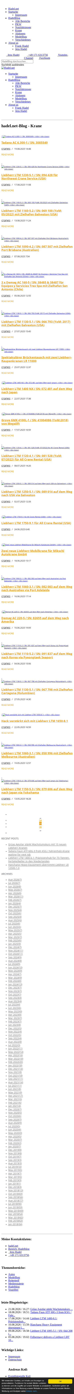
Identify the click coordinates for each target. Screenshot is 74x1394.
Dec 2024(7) (15, 947)
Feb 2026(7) (14, 899)
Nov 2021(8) (15, 1072)
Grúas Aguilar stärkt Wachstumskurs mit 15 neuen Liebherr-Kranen (37, 846)
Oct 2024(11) (15, 953)
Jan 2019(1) (14, 1183)
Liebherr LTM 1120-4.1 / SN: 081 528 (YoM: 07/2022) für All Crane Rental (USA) (31, 457)
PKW (18, 24)
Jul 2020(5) (14, 1126)
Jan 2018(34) (15, 1224)
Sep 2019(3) (15, 1160)
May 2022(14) (15, 1052)
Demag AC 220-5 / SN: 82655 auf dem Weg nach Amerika (35, 619)
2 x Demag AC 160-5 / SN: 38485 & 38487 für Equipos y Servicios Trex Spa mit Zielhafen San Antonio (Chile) (34, 285)
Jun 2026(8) (14, 886)
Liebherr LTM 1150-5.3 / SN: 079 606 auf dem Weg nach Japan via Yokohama (36, 790)
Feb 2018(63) (15, 1220)
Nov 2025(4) (15, 910)
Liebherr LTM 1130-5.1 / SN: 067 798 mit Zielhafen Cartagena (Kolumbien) (37, 691)
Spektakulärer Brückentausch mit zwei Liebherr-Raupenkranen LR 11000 (36, 359)
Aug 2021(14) (15, 1082)
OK (60, 1381)
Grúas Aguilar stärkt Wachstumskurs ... (51, 1309)
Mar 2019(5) (15, 1177)
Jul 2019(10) (15, 1166)
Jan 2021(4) (14, 1105)
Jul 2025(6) (14, 923)
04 (40, 820)
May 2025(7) (15, 930)
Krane (18, 30)
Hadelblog (14, 1286)
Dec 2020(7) (15, 1109)
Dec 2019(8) (15, 1149)
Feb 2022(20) (15, 1062)
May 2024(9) (15, 970)
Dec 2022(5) (15, 1028)
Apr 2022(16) (15, 1055)
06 (40, 826)
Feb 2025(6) (14, 940)
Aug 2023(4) (15, 1001)
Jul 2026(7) (14, 883)
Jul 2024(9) (14, 964)
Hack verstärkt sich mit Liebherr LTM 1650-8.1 (34, 721)
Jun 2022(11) (15, 1048)
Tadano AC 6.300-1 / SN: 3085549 (24, 142)
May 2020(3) (15, 1133)
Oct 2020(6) (14, 1116)
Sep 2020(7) (15, 1119)
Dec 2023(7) (15, 987)
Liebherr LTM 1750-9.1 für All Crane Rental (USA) (36, 523)
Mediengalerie (16, 1283)
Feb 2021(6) (14, 1102)
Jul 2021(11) (15, 1085)
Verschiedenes (23, 39)
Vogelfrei (13, 1289)
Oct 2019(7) (14, 1156)
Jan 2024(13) (15, 984)
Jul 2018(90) (15, 1203)
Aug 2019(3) (15, 1163)
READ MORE (7, 154)
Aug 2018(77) (15, 1200)
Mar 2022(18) (15, 1058)
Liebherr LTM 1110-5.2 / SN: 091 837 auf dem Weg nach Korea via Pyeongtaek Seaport (36, 655)
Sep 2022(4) (15, 1038)
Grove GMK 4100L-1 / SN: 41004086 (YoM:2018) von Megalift (34, 421)
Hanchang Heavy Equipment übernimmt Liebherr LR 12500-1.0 (38, 866)
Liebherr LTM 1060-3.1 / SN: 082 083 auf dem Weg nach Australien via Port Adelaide (36, 588)
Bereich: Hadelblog (18, 1248)
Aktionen (20, 33)
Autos (11, 1274)
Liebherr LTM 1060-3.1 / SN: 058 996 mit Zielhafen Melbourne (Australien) (37, 755)
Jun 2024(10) (15, 967)
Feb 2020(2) (14, 1143)
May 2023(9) (15, 1011)
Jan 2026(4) (14, 903)
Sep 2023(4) (15, 997)
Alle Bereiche (22, 21)
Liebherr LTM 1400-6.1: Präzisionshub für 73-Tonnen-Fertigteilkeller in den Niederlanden (39, 859)
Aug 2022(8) (15, 1041)
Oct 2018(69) (15, 1193)
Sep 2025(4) (15, 916)
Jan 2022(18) (15, 1065)
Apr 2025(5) (14, 933)
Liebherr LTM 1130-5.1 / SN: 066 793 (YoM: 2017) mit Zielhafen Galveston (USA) (35, 323)
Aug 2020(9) (15, 1122)
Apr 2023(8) (14, 1014)
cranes (5, 149)
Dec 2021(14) (15, 1068)
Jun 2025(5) (14, 927)
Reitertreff (13, 1280)
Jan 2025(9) (14, 943)
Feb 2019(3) (14, 1180)
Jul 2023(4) (14, 1004)
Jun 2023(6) (14, 1008)
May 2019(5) (15, 1170)
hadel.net (13, 1245)
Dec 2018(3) (15, 1187)
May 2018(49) (15, 1210)
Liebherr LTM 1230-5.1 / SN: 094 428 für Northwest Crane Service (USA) (29, 176)
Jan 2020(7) (14, 1146)
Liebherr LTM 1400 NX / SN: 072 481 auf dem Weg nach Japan (36, 390)
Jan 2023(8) (14, 1024)
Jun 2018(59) (15, 1207)
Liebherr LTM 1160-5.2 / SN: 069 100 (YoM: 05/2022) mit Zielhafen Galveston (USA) (31, 212)
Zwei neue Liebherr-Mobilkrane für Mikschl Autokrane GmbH (32, 552)
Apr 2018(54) (15, 1214)
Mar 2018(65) (15, 1217)
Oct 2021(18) (15, 1075)
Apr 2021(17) (15, 1095)
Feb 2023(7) (14, 1021)
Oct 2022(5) (14, 1035)
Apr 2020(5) (14, 1136)
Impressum (21, 14)
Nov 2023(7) (15, 991)
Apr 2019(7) (14, 1173)
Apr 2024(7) (14, 974)
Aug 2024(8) (15, 960)
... (40, 817)
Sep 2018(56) (15, 1197)
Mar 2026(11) (15, 896)
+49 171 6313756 (37, 54)
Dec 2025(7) (15, 906)
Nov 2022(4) (15, 1031)
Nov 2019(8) (15, 1153)
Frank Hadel (22, 45)
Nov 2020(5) (15, 1112)
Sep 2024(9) (15, 957)
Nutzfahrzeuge (23, 27)
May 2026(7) (15, 889)
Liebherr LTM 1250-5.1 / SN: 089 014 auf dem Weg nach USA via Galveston (36, 493)
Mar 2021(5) (15, 1099)
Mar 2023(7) (15, 1018)
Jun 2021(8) (14, 1089)
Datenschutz (15, 1359)
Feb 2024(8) (14, 980)
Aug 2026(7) (15, 879)
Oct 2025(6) (14, 913)
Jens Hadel (21, 49)
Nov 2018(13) (15, 1190)
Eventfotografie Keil (19, 1376)
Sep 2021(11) (15, 1078)
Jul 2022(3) (14, 1045)
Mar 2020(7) (15, 1139)
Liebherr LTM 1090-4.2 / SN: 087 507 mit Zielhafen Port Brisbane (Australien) (37, 248)
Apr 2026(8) (14, 893)
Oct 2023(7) (14, 994)
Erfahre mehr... (32, 1391)
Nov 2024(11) (15, 950)
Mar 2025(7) (15, 937)
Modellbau (21, 36)
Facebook (44, 58)
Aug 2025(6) (15, 920)
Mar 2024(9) (15, 977)
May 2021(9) (15, 1092)
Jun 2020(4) (14, 1129)
